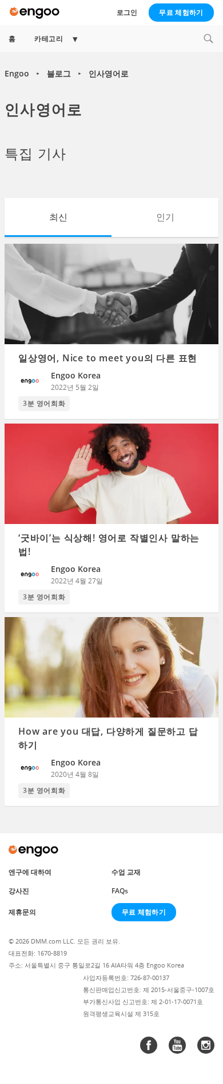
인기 (165, 217)
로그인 (127, 12)
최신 (58, 217)
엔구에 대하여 (30, 872)
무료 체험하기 (181, 12)
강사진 (19, 891)
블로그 (59, 73)
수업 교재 (126, 872)
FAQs (120, 891)
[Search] (208, 39)
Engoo (17, 73)
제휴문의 (22, 912)
